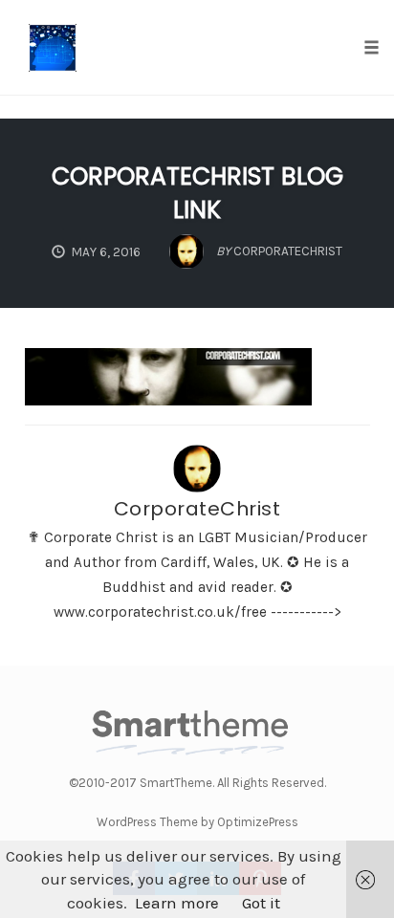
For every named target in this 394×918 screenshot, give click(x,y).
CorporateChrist (197, 508)
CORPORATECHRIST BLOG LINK (197, 193)
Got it (261, 902)
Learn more (177, 902)
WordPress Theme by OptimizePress (197, 822)
